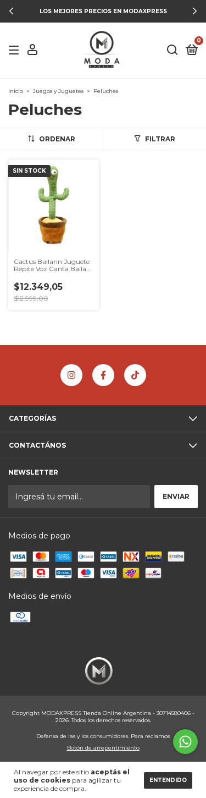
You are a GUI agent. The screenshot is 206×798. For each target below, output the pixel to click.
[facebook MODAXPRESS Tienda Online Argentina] (103, 375)
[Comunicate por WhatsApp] (185, 741)
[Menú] (15, 50)
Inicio (15, 91)
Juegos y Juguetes (58, 91)
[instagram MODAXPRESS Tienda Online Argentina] (71, 375)
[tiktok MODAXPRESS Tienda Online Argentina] (135, 375)
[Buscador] (172, 50)
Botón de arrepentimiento (103, 747)
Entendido (168, 780)
